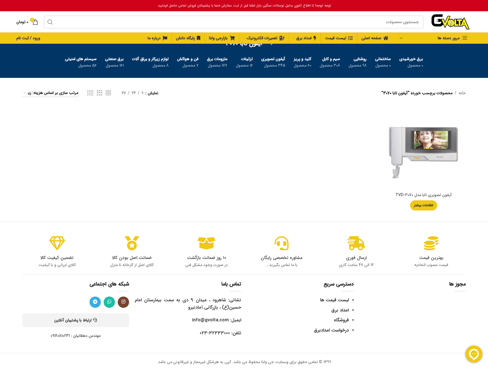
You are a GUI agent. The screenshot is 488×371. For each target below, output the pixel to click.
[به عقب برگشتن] (269, 43)
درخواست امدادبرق (331, 330)
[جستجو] (50, 22)
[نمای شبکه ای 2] (108, 93)
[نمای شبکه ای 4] (90, 93)
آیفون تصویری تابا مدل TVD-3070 (423, 195)
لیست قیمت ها (334, 300)
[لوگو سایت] (450, 22)
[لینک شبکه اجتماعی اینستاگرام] (123, 302)
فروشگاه (341, 320)
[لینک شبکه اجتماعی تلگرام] (95, 302)
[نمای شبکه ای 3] (99, 93)
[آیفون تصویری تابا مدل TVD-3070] (424, 148)
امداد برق (340, 310)
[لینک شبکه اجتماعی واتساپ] (109, 302)
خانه (462, 93)
